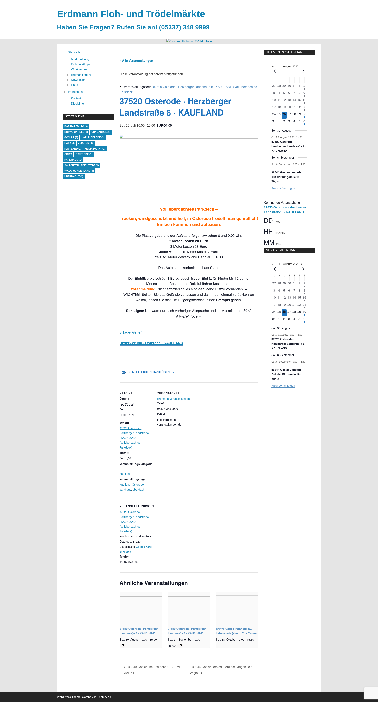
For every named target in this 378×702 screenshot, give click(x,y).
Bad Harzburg (76, 126)
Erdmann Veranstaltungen (173, 399)
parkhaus (125, 489)
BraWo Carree (76, 132)
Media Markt (95, 148)
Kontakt (76, 98)
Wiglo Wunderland (79, 170)
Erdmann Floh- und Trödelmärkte (131, 14)
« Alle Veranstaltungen (136, 60)
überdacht (139, 489)
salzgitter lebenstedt (81, 165)
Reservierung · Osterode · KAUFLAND (151, 342)
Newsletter (78, 79)
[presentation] (141, 607)
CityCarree (100, 132)
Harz (69, 143)
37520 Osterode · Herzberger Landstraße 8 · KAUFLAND (288, 146)
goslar (71, 137)
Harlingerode (93, 137)
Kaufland (125, 474)
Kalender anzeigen (283, 188)
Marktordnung (80, 59)
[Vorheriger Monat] (274, 71)
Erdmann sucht (81, 74)
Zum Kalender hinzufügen (149, 372)
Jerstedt (86, 143)
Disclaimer (78, 103)
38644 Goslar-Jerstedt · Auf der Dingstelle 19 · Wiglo (287, 176)
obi (68, 154)
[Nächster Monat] (303, 71)
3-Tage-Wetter (131, 332)
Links (74, 85)
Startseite (74, 52)
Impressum (75, 91)
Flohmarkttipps (80, 64)
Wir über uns (79, 69)
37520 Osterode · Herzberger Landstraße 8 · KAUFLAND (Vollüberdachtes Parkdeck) (135, 437)
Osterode (138, 484)
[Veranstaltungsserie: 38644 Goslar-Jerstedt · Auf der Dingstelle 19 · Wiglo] (272, 167)
